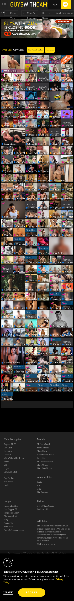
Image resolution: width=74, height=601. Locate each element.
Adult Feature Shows (45, 454)
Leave (8, 592)
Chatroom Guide (10, 516)
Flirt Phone (8, 481)
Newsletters (8, 526)
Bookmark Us (43, 509)
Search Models (43, 448)
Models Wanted (43, 444)
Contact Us (8, 523)
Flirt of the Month (44, 468)
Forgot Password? (11, 513)
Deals (6, 485)
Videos (6, 461)
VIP (5, 465)
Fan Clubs (41, 458)
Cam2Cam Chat (10, 472)
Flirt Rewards (42, 492)
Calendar (7, 454)
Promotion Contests (45, 461)
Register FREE (10, 444)
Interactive (8, 451)
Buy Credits (9, 478)
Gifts (39, 489)
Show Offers (42, 465)
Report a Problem (11, 506)
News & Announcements (14, 530)
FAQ (6, 520)
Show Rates (42, 451)
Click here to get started (46, 544)
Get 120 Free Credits (45, 506)
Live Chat (8, 448)
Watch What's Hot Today (14, 458)
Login (54, 4)
